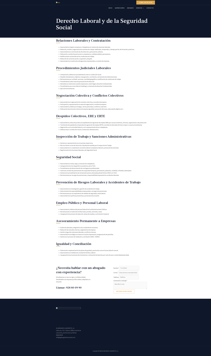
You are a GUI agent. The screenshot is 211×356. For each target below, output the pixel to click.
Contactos (150, 8)
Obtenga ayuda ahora (124, 291)
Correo (115, 273)
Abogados (130, 8)
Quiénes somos (119, 8)
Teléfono (116, 277)
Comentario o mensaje (120, 281)
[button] (145, 2)
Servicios (139, 8)
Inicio (110, 8)
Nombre (116, 268)
